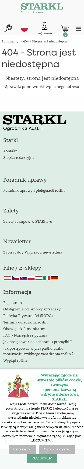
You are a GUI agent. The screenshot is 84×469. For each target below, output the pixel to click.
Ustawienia (22, 449)
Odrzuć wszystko (57, 449)
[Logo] (42, 9)
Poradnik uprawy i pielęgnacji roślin (34, 190)
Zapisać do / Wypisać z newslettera (32, 252)
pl (24, 28)
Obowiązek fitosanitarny (24, 328)
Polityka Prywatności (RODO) (28, 315)
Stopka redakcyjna (19, 157)
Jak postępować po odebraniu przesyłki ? (37, 341)
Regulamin (12, 302)
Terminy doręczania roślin (25, 322)
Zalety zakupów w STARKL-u (27, 221)
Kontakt (10, 150)
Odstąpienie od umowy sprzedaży (32, 308)
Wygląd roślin (15, 360)
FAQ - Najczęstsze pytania (25, 335)
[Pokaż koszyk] (65, 29)
